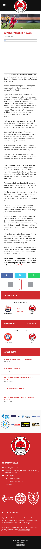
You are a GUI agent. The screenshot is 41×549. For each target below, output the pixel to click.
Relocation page (24, 530)
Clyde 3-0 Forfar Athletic (14, 388)
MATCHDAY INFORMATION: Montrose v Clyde (18, 378)
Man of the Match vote (17, 265)
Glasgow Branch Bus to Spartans (18, 359)
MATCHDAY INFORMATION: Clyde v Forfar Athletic (19, 398)
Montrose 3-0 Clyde (12, 368)
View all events (31, 323)
